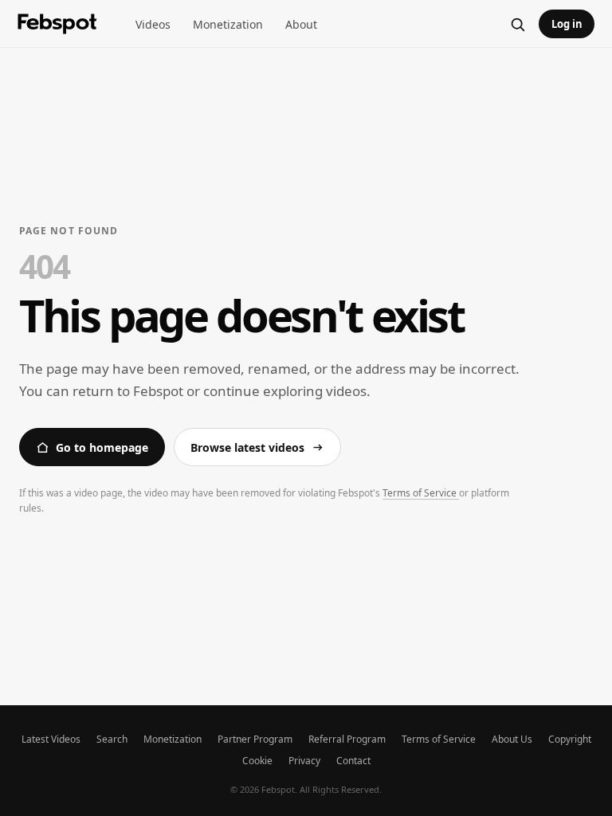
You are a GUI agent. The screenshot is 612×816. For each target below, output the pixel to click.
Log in (567, 24)
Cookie (257, 760)
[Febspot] (57, 24)
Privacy (304, 760)
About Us (512, 739)
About (301, 24)
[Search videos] (517, 24)
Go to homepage (102, 447)
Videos (153, 24)
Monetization (228, 24)
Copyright (569, 739)
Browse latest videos (247, 447)
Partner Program (255, 739)
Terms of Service (420, 493)
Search (112, 739)
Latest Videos (51, 739)
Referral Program (347, 739)
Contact (353, 760)
